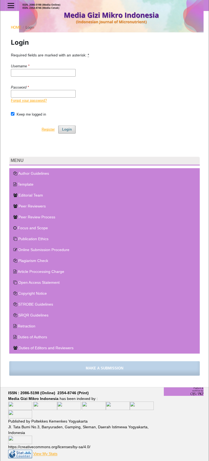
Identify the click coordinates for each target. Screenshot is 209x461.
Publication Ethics (33, 239)
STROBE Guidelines (35, 304)
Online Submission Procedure (43, 250)
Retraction (26, 326)
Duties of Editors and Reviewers (46, 348)
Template (25, 184)
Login (67, 129)
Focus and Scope (33, 228)
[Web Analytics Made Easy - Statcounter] (20, 454)
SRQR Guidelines (33, 315)
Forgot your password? (29, 100)
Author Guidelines (33, 173)
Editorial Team (31, 195)
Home (16, 27)
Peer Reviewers (32, 206)
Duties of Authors (32, 337)
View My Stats (45, 454)
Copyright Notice (32, 293)
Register (48, 129)
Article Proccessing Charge (41, 271)
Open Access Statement (39, 282)
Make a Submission (104, 368)
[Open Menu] (10, 5)
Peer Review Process (37, 217)
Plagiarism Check (33, 260)
